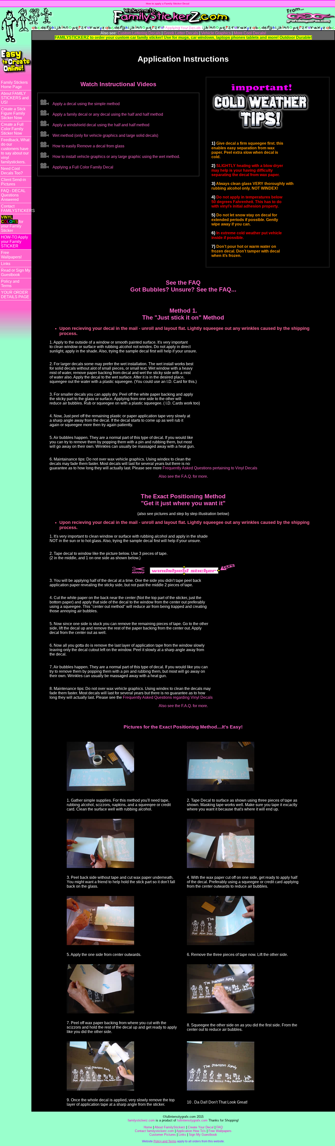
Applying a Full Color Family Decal (82, 167)
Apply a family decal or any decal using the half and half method (107, 114)
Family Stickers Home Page (14, 84)
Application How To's (191, 1131)
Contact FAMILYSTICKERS (16, 208)
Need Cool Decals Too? (12, 171)
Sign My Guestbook (203, 1134)
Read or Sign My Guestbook (15, 272)
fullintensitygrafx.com (192, 1120)
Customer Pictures (162, 1134)
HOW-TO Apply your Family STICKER (14, 241)
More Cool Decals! (250, 33)
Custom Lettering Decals (139, 33)
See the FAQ (183, 282)
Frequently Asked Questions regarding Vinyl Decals (168, 697)
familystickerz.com (141, 1120)
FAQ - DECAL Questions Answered (13, 195)
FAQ (219, 1127)
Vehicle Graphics (216, 33)
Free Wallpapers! (11, 255)
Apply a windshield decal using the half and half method (100, 125)
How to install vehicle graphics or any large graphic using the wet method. (116, 156)
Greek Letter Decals (181, 33)
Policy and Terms (10, 283)
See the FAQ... (216, 289)
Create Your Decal (201, 1127)
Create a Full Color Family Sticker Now (12, 128)
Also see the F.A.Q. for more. (183, 476)
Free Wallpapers (220, 1131)
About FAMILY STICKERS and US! (15, 97)
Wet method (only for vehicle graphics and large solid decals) (105, 135)
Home (148, 1127)
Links (5, 264)
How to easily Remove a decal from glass (88, 146)
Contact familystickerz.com (154, 1131)
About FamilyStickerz (170, 1127)
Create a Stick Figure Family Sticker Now (13, 113)
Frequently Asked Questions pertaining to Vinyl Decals (210, 468)
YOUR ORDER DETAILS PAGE (15, 294)
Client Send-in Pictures (13, 182)
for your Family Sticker (12, 224)
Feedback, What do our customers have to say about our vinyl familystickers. (15, 151)
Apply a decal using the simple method (86, 104)
